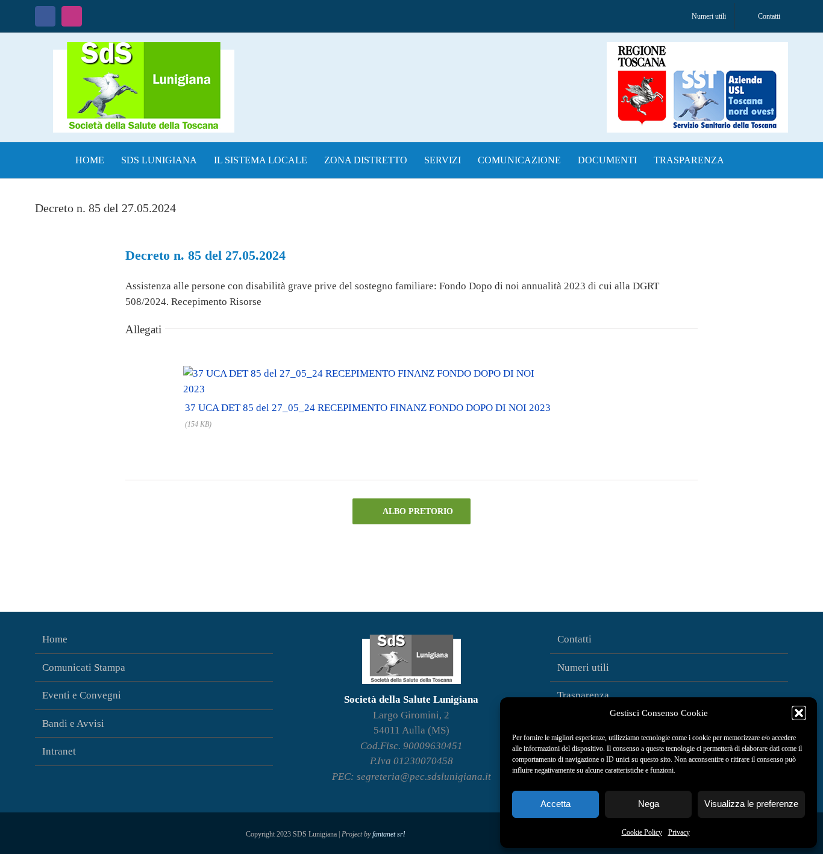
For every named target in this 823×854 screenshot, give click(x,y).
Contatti (574, 639)
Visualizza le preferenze (751, 804)
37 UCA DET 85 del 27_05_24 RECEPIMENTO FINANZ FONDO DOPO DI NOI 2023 (368, 407)
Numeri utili (583, 667)
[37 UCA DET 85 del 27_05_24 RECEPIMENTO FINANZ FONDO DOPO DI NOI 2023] (367, 369)
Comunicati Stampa (83, 667)
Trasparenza (583, 695)
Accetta (555, 804)
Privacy (679, 832)
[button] (799, 713)
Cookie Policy (642, 832)
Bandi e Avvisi (73, 723)
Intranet (59, 751)
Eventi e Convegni (81, 695)
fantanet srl (388, 834)
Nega (648, 804)
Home (54, 639)
